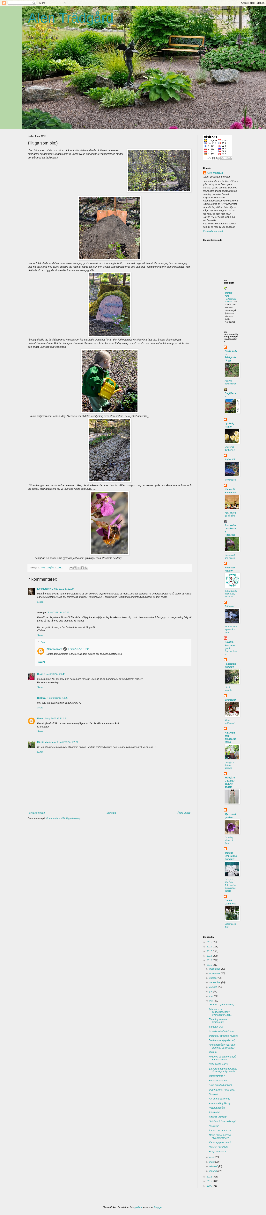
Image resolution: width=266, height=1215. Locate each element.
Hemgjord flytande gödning (229, 765)
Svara (40, 601)
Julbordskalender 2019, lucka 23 (231, 594)
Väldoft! (213, 1052)
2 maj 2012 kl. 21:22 (67, 742)
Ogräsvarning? (217, 1076)
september (215, 982)
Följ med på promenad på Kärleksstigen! (222, 1058)
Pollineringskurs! (218, 1080)
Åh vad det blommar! (220, 1130)
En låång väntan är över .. (229, 840)
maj (211, 1000)
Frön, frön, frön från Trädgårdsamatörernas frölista (230, 885)
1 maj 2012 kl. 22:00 (63, 588)
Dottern (41, 698)
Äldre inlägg (184, 812)
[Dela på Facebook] (82, 568)
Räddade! (214, 1112)
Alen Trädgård (71, 17)
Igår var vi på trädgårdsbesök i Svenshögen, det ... (220, 1012)
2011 (210, 1176)
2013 (210, 960)
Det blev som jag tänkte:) (222, 1040)
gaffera (138, 1207)
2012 (210, 965)
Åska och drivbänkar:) (220, 1085)
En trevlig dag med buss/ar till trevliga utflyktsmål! (223, 1070)
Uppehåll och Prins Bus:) (222, 1089)
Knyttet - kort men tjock (230, 645)
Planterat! (214, 1126)
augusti (213, 987)
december (215, 968)
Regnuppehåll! (217, 1107)
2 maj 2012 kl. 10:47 (57, 698)
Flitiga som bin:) (217, 1151)
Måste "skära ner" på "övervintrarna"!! (220, 1136)
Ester (40, 718)
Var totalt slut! (216, 1026)
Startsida (111, 812)
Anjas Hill (230, 459)
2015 (210, 951)
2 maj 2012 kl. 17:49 (78, 649)
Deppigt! (213, 1094)
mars (212, 1162)
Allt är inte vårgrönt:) (219, 1098)
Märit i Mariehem (46, 742)
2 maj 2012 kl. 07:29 (58, 612)
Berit (40, 674)
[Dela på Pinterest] (86, 568)
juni (211, 996)
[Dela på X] (78, 568)
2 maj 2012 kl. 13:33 (55, 718)
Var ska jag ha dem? (220, 1142)
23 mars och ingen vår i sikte (231, 629)
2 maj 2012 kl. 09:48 (54, 674)
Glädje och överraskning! (222, 1121)
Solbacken (230, 700)
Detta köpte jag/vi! (218, 1064)
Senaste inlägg (37, 812)
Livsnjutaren (44, 588)
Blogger (158, 1207)
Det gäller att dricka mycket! (223, 1036)
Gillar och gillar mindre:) (221, 1004)
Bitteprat (229, 606)
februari (213, 1166)
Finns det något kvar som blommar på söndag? (222, 1046)
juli (211, 991)
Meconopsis (230, 480)
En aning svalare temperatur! (218, 1020)
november (215, 973)
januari (213, 1171)
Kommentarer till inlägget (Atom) (63, 818)
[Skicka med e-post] (71, 568)
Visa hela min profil (213, 231)
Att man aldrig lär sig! (220, 1103)
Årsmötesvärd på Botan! (221, 1031)
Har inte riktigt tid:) (218, 1147)
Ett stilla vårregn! (217, 1117)
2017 (210, 942)
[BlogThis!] (75, 568)
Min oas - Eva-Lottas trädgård (231, 856)
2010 (210, 1181)
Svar (43, 642)
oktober (213, 978)
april (212, 1157)
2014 (210, 955)
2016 (210, 946)
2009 (210, 1185)
